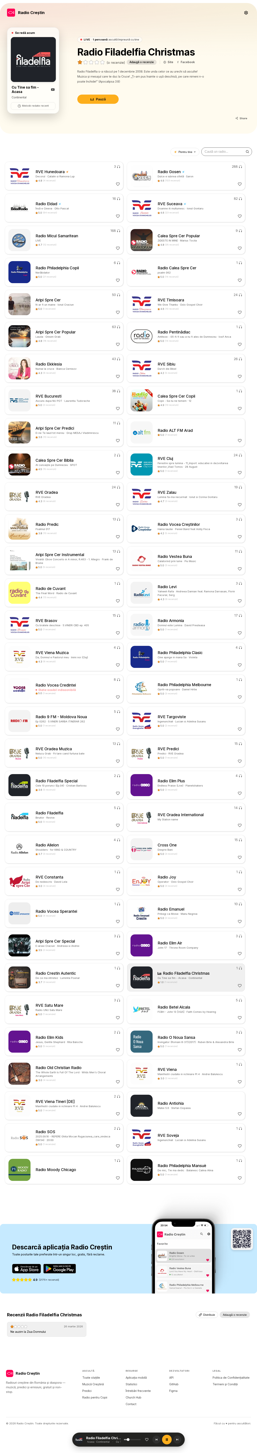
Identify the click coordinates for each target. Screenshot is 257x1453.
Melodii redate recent (35, 105)
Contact (131, 1404)
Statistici (131, 1384)
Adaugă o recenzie (142, 62)
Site (170, 62)
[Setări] (246, 13)
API (171, 1377)
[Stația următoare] (177, 1440)
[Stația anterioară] (156, 1440)
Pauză (101, 99)
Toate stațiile (91, 1377)
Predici (87, 1390)
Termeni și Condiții (225, 1384)
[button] (104, 1439)
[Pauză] (167, 1439)
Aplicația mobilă (136, 1377)
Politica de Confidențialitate (231, 1377)
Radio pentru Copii (94, 1397)
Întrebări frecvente (138, 1390)
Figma (173, 1390)
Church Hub (133, 1397)
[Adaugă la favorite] (147, 1440)
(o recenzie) (116, 63)
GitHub (173, 1384)
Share (243, 118)
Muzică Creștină (93, 1384)
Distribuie (209, 1314)
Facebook (188, 62)
